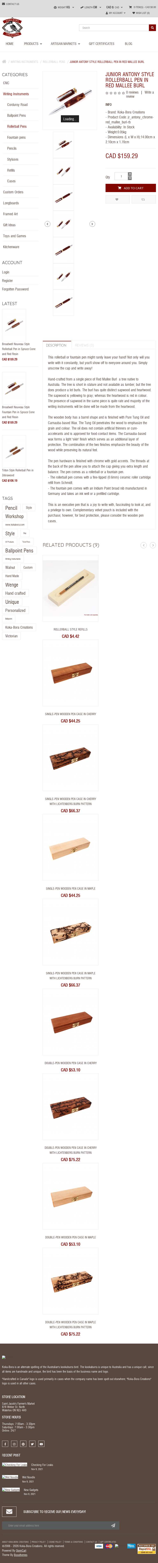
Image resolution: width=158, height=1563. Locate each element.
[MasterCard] (109, 1546)
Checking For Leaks (42, 1465)
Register (7, 280)
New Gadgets (31, 1490)
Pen (24, 533)
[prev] (47, 224)
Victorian (11, 635)
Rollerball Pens (54, 62)
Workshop (14, 516)
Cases (11, 180)
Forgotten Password (15, 288)
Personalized (15, 610)
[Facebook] (5, 1444)
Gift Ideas (9, 224)
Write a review (140, 94)
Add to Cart (133, 188)
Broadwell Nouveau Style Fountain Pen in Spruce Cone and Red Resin (18, 412)
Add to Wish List (118, 199)
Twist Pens (26, 541)
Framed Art (10, 213)
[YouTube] (41, 1444)
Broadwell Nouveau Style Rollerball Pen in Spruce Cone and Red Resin (18, 349)
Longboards (11, 202)
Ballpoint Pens (16, 115)
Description (56, 345)
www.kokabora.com (14, 524)
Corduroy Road (17, 104)
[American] (131, 1546)
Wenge (11, 584)
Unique (12, 601)
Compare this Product (144, 199)
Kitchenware (11, 246)
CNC (6, 82)
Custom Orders (13, 191)
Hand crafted (15, 593)
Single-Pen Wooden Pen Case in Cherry (70, 714)
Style (29, 507)
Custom (28, 567)
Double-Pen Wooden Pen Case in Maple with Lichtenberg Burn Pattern (70, 1324)
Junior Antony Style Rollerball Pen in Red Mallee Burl (107, 62)
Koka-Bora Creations (19, 627)
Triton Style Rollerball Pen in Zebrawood (18, 472)
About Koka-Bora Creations (15, 1541)
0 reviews (132, 92)
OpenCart (21, 1550)
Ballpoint (8, 618)
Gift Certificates (108, 1541)
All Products (9, 541)
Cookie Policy (55, 1541)
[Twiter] (32, 1444)
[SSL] (146, 1548)
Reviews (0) (84, 345)
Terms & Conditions (73, 1541)
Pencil (11, 507)
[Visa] (99, 1546)
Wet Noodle (28, 1477)
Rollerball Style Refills (71, 629)
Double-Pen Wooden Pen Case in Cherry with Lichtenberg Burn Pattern (71, 1150)
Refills (11, 170)
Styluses (13, 159)
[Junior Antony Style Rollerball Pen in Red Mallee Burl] (70, 100)
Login (5, 272)
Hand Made (12, 576)
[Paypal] (120, 1545)
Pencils (12, 148)
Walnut (10, 567)
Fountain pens (16, 137)
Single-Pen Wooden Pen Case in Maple (70, 888)
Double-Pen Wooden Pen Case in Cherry (71, 1063)
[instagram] (14, 1444)
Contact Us (91, 1541)
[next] (92, 224)
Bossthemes (20, 1555)
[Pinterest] (23, 1444)
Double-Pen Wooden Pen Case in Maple (70, 1237)
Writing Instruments (24, 62)
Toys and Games (14, 235)
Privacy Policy (38, 1541)
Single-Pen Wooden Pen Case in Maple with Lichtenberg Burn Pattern (70, 975)
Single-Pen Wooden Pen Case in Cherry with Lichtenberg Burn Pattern (70, 801)
